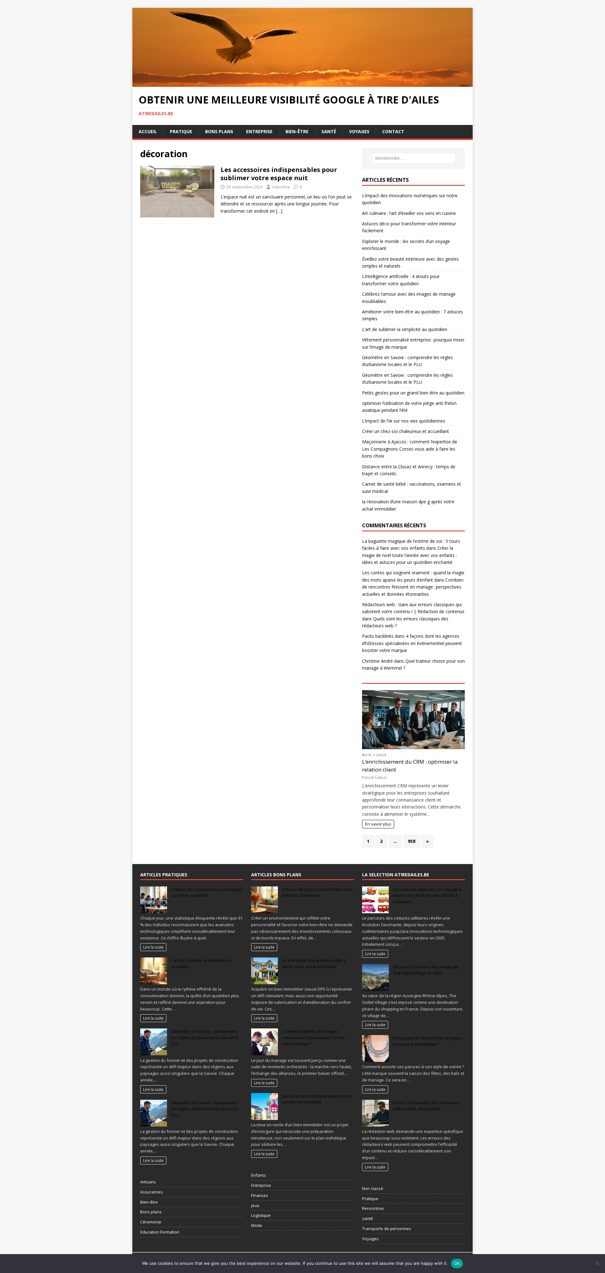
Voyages (359, 131)
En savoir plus (378, 824)
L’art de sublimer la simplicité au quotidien (404, 329)
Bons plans (219, 131)
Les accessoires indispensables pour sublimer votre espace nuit (279, 173)
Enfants (258, 1175)
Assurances (151, 1192)
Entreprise (259, 131)
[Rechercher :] (413, 158)
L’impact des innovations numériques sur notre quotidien (206, 892)
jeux (255, 1205)
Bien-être (296, 131)
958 (411, 841)
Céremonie (150, 1222)
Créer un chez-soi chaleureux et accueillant (405, 431)
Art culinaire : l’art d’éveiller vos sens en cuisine (409, 213)
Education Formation (159, 1232)
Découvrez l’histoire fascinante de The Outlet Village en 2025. (425, 970)
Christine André (377, 661)
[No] (597, 1263)
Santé (328, 131)
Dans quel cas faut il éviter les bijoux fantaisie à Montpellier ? (428, 1041)
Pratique (181, 131)
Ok (457, 1263)
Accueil (148, 131)
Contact (393, 131)
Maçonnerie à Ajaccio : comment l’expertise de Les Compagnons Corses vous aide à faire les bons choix (409, 449)
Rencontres (373, 1208)
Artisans (148, 1182)
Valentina (281, 187)
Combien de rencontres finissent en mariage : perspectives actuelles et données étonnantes (413, 587)
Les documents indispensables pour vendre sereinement (317, 1099)
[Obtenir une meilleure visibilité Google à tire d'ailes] (302, 83)
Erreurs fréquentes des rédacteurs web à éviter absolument (426, 1106)
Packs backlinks (378, 636)
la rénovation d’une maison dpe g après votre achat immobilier (314, 963)
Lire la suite (153, 947)
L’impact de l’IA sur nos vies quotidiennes (403, 421)
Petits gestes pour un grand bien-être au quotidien (413, 393)
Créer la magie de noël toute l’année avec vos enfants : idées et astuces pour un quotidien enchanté (409, 555)
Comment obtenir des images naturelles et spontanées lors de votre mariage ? (313, 1037)
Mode (256, 1225)
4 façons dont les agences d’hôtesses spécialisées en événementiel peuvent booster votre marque (412, 643)
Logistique (261, 1215)
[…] (279, 211)
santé (367, 1218)
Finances (259, 1195)
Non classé (374, 755)
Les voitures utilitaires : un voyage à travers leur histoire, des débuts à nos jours (427, 895)
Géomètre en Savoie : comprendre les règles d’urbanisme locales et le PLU (204, 1037)
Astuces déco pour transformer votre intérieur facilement (317, 892)
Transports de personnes (386, 1228)
